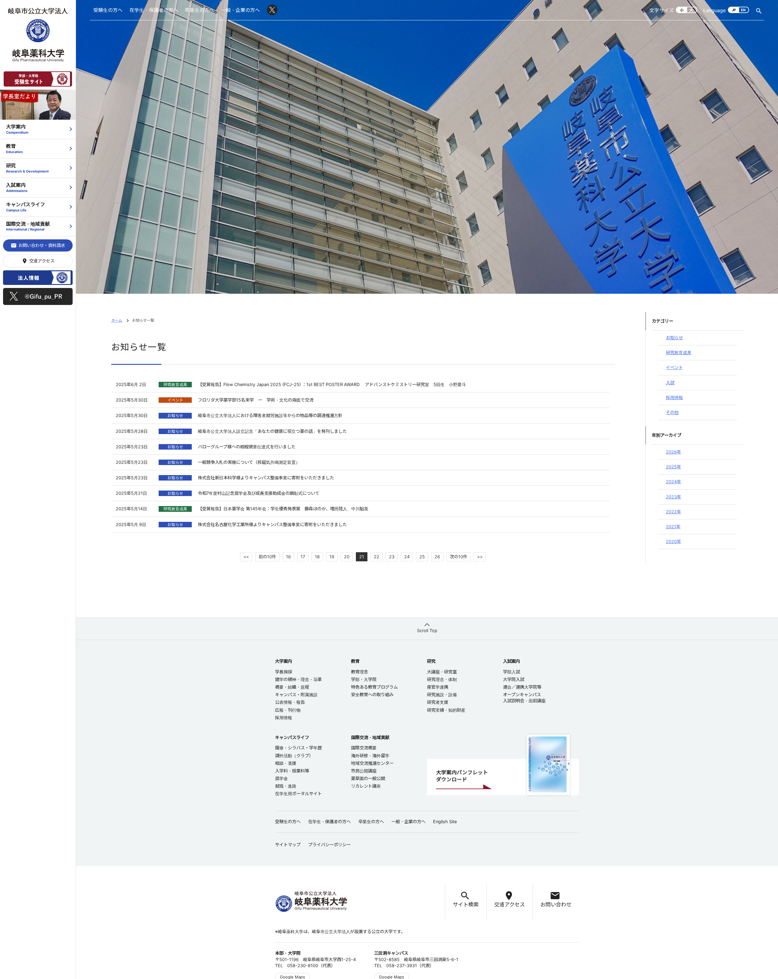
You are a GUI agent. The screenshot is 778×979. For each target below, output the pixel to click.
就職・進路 (285, 786)
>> (480, 556)
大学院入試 (513, 679)
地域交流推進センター (372, 763)
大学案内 (17, 129)
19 (331, 556)
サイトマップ (288, 844)
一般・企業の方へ (240, 10)
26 (437, 556)
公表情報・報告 (290, 702)
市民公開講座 (364, 770)
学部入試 (511, 671)
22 (376, 556)
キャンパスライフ (25, 206)
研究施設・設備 (442, 694)
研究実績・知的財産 (446, 710)
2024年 (673, 481)
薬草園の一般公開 (368, 778)
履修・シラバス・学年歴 (298, 747)
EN (743, 10)
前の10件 (267, 556)
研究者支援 (437, 702)
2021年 (673, 526)
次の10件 (458, 556)
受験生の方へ (107, 10)
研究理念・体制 (442, 679)
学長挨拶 (283, 671)
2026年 (673, 451)
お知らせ (674, 337)
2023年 (673, 496)
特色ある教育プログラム (374, 687)
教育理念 (359, 671)
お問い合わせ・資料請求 (38, 245)
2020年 (673, 541)
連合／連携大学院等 (522, 687)
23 (391, 556)
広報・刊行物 (288, 710)
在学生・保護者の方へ (153, 10)
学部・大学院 (364, 679)
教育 (14, 148)
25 (422, 556)
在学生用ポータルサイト (298, 793)
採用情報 (674, 397)
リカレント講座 (366, 786)
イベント (674, 367)
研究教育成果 (678, 352)
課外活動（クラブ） (294, 755)
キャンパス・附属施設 (296, 694)
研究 (27, 168)
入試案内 (16, 187)
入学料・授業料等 (292, 770)
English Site (445, 821)
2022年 (673, 511)
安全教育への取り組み (372, 694)
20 (346, 556)
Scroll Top (427, 630)
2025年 (673, 466)
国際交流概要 (364, 747)
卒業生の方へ (199, 10)
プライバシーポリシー (329, 844)
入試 (670, 382)
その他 (672, 412)
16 (288, 556)
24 (407, 556)
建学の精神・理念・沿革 (298, 679)
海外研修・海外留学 (370, 755)
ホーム (116, 320)
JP (734, 10)
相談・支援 (285, 763)
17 (303, 556)
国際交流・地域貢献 (28, 226)
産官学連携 (437, 687)
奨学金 (281, 778)
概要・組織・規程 (292, 687)
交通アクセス (38, 261)
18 (317, 556)
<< (246, 556)
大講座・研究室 (442, 671)
